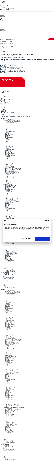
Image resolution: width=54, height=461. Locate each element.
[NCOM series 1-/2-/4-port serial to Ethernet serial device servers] (12, 70)
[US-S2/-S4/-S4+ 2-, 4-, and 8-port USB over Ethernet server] (11, 67)
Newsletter (4, 3)
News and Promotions (6, 91)
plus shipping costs (15, 116)
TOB (3, 108)
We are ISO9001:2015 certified (8, 112)
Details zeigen (45, 235)
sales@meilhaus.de (6, 103)
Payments (4, 111)
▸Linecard (51, 39)
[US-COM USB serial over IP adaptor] (7, 64)
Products (3, 90)
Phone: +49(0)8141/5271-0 (6, 83)
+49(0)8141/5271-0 (3, 22)
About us (3, 92)
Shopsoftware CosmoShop (25, 116)
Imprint (3, 107)
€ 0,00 (4, 7)
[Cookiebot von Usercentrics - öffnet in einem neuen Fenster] (45, 220)
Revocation (4, 110)
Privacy (3, 109)
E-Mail (2, 84)
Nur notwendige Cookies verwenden (26, 239)
